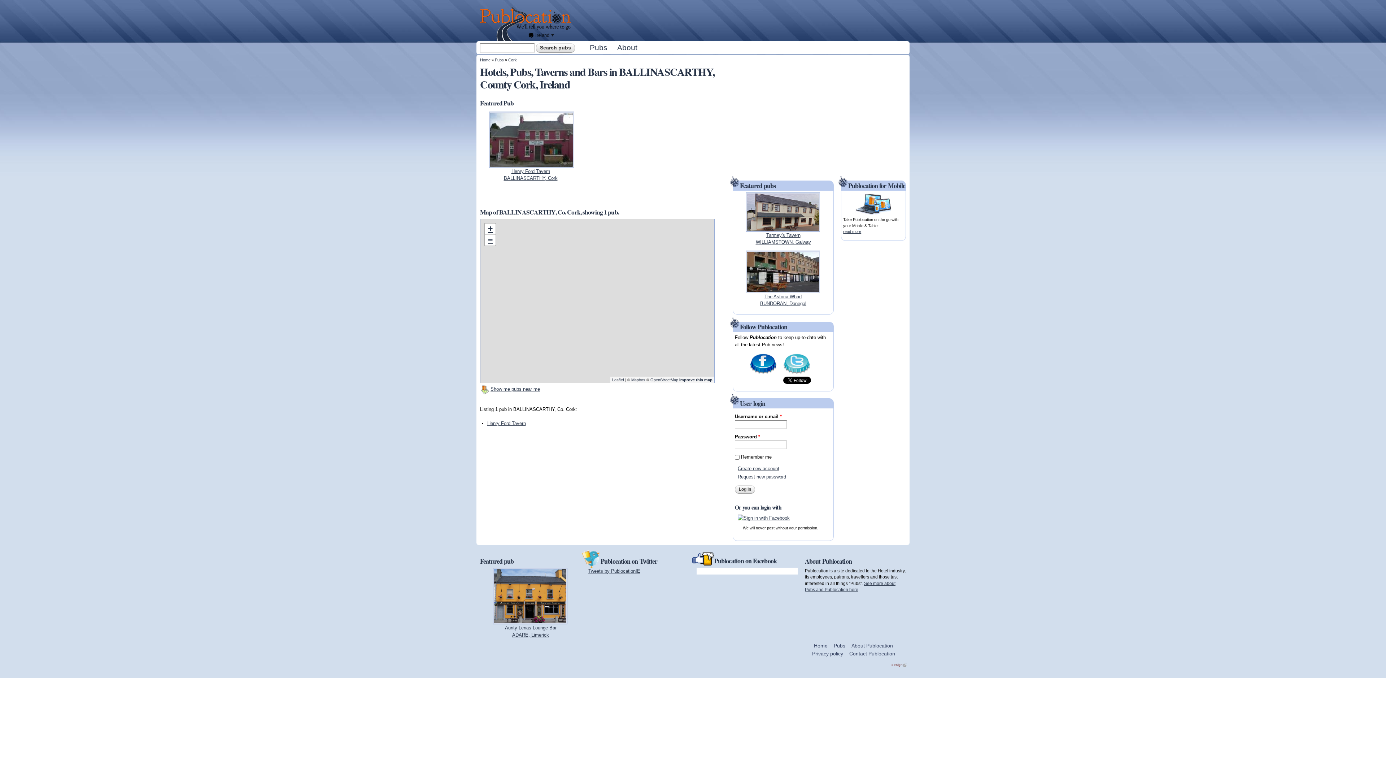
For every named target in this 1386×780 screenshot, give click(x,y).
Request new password (762, 477)
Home (485, 60)
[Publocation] (527, 24)
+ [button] (490, 228)
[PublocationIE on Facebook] (763, 373)
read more (852, 231)
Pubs (598, 47)
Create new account (758, 468)
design (899, 665)
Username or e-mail (758, 416)
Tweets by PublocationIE (614, 571)
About (627, 47)
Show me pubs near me (515, 389)
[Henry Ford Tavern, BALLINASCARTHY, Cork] (531, 164)
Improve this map (695, 379)
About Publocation (872, 646)
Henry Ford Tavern (506, 423)
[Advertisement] (742, 20)
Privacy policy (827, 653)
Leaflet (618, 379)
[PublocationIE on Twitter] (796, 373)
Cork (512, 60)
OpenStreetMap (664, 379)
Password (747, 436)
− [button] (490, 239)
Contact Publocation (872, 653)
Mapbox (638, 379)
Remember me (756, 457)
